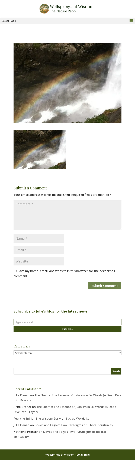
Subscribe (67, 328)
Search (116, 371)
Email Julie (83, 454)
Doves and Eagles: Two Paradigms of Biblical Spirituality (73, 425)
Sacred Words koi (78, 418)
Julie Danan (21, 395)
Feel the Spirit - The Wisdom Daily (37, 418)
